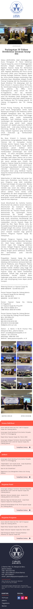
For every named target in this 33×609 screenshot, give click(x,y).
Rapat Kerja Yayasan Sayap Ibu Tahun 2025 (14, 437)
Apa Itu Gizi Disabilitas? (8, 468)
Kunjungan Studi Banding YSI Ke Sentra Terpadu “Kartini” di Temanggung (16, 433)
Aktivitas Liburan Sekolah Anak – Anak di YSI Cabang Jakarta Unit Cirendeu (14, 496)
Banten (4, 606)
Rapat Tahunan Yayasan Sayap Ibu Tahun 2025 (15, 529)
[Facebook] (18, 597)
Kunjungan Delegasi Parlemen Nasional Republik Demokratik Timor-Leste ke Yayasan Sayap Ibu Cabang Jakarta (16, 441)
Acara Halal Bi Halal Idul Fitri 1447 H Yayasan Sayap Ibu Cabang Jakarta (15, 428)
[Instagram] (22, 597)
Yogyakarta (5, 603)
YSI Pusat (5, 598)
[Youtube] (26, 597)
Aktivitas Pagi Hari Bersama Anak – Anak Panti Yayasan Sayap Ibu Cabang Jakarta (15, 500)
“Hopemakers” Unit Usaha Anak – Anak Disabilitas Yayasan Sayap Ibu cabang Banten (16, 464)
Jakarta (4, 600)
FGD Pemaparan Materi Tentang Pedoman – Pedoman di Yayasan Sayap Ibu (14, 533)
